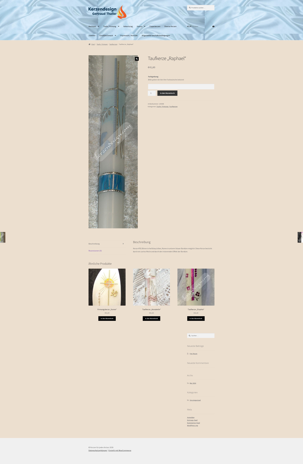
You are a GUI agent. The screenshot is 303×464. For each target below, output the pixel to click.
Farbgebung (153, 76)
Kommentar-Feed (193, 423)
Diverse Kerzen (170, 26)
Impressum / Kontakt (129, 35)
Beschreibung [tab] (94, 244)
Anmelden (190, 417)
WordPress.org (192, 425)
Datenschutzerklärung (98, 450)
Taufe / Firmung (109, 26)
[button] (137, 59)
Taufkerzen (113, 44)
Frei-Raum (193, 354)
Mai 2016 (193, 383)
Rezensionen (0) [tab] (95, 250)
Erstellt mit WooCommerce (120, 450)
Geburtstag (128, 26)
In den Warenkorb (167, 93)
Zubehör (92, 35)
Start (93, 44)
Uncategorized (195, 400)
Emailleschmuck (106, 35)
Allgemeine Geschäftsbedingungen (156, 35)
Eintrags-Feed (192, 420)
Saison (139, 26)
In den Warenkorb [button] (107, 318)
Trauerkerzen (154, 26)
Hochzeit (92, 26)
